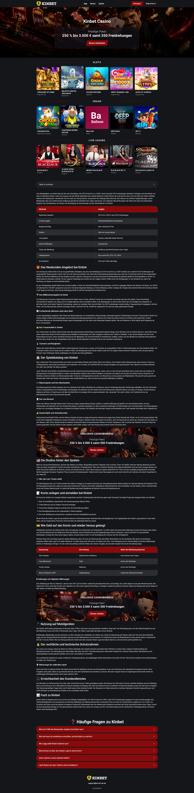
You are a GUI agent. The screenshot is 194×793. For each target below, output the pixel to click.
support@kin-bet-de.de (97, 783)
